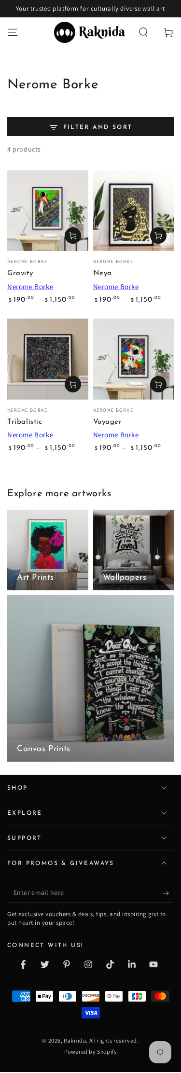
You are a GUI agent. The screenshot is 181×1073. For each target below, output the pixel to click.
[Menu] (12, 32)
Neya (102, 273)
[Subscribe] (168, 893)
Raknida (75, 1040)
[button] (143, 32)
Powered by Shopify (90, 1051)
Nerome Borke (30, 286)
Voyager (107, 422)
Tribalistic (24, 422)
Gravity (20, 273)
